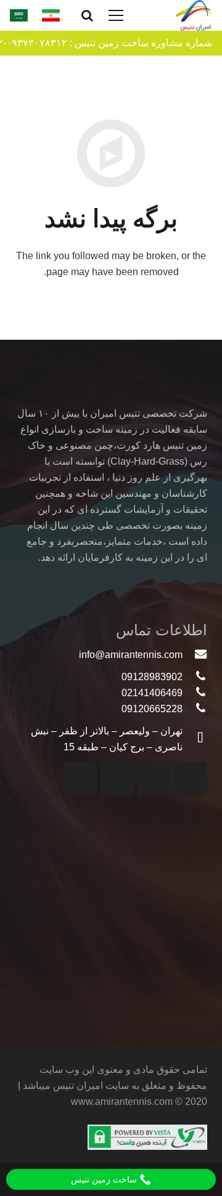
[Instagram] (190, 778)
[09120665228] (195, 709)
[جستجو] (87, 15)
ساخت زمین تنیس (105, 1179)
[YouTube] (154, 778)
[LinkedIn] (80, 778)
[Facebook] (117, 778)
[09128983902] (195, 677)
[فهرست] (116, 15)
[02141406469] (195, 693)
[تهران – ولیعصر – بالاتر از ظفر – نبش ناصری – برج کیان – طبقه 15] (195, 739)
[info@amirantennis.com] (195, 655)
